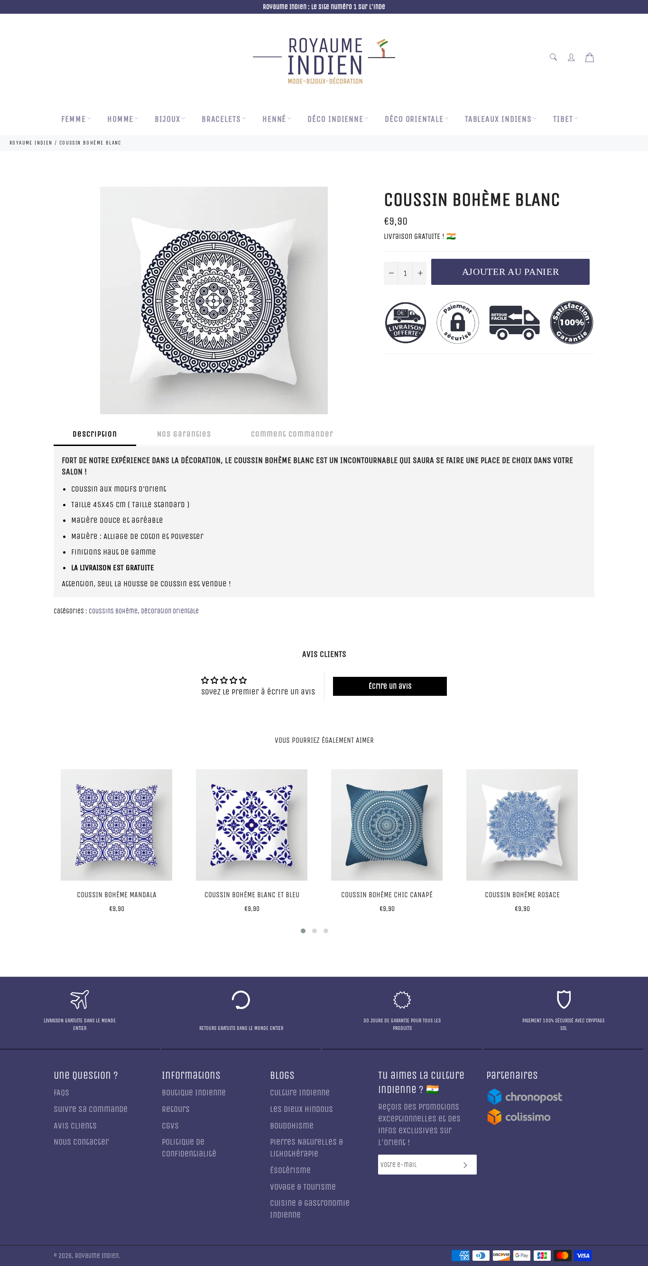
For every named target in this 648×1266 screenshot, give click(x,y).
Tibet (563, 119)
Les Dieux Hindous (301, 1109)
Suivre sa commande (91, 1109)
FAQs (61, 1093)
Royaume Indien (97, 1256)
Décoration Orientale (170, 611)
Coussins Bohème (113, 611)
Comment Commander (292, 434)
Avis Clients (75, 1126)
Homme (120, 119)
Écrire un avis (390, 686)
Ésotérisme (290, 1170)
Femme (73, 119)
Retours (176, 1109)
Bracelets (221, 119)
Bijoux (167, 119)
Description (95, 434)
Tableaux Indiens (498, 119)
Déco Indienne (335, 119)
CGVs (170, 1126)
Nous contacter (81, 1142)
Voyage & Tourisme (303, 1187)
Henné (274, 119)
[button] (303, 931)
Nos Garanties (184, 434)
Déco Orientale (414, 119)
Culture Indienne (300, 1093)
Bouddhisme (292, 1126)
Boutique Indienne (194, 1093)
